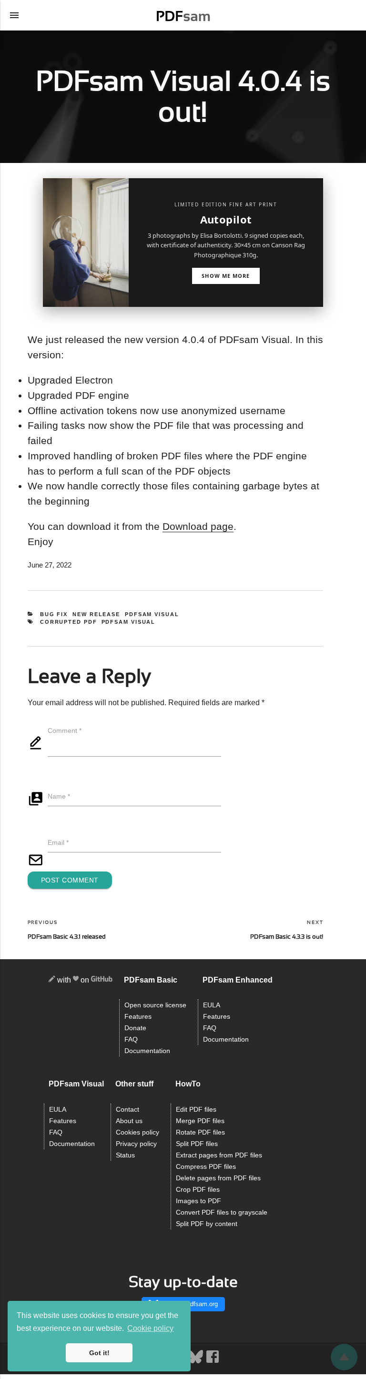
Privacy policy (136, 1143)
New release (96, 614)
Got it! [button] (99, 1353)
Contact (127, 1109)
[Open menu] (14, 15)
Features (138, 1016)
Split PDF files (197, 1143)
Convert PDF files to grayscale (221, 1212)
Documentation (147, 1051)
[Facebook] (212, 1362)
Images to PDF (198, 1201)
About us (129, 1121)
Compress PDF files (206, 1166)
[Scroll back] (344, 1357)
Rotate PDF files (200, 1132)
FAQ (131, 1039)
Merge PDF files (200, 1121)
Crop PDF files (198, 1189)
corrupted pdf (68, 622)
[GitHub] (101, 980)
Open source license (155, 1005)
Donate (135, 1028)
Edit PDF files (196, 1109)
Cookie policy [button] (150, 1328)
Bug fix (54, 614)
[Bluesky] (196, 1362)
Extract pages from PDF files (219, 1155)
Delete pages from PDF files (218, 1178)
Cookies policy (137, 1132)
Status (125, 1155)
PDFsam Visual (152, 614)
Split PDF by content (206, 1223)
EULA (211, 1005)
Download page (198, 526)
